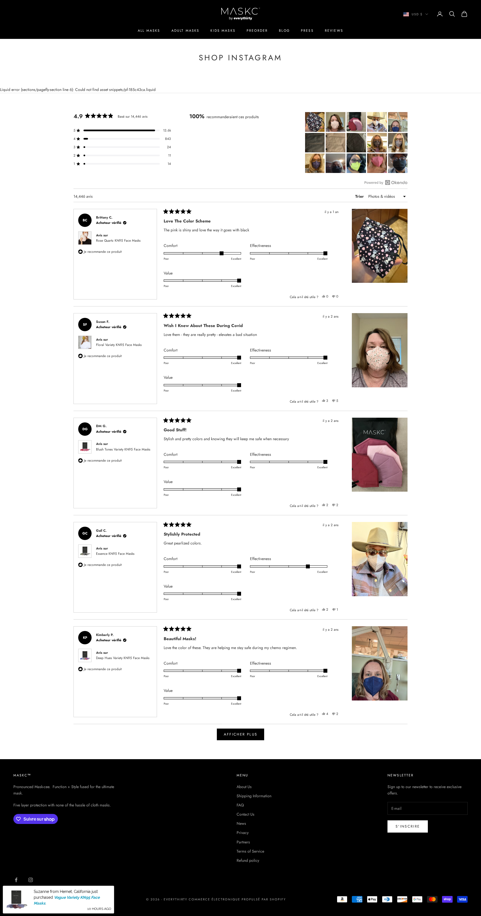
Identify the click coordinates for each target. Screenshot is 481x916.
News (241, 823)
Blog (284, 30)
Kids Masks (222, 30)
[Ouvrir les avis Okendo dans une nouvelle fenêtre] (386, 182)
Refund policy (248, 860)
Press (307, 30)
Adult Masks (185, 30)
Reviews (334, 30)
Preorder (257, 30)
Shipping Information (254, 796)
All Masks (149, 30)
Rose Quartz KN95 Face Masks (118, 240)
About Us (244, 786)
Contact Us (245, 814)
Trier (360, 196)
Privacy (243, 832)
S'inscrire (408, 826)
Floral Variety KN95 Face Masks (119, 344)
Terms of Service (250, 851)
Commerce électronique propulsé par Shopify (237, 899)
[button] (315, 122)
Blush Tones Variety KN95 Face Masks (123, 449)
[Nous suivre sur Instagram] (30, 880)
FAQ (240, 805)
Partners (243, 842)
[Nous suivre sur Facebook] (16, 880)
